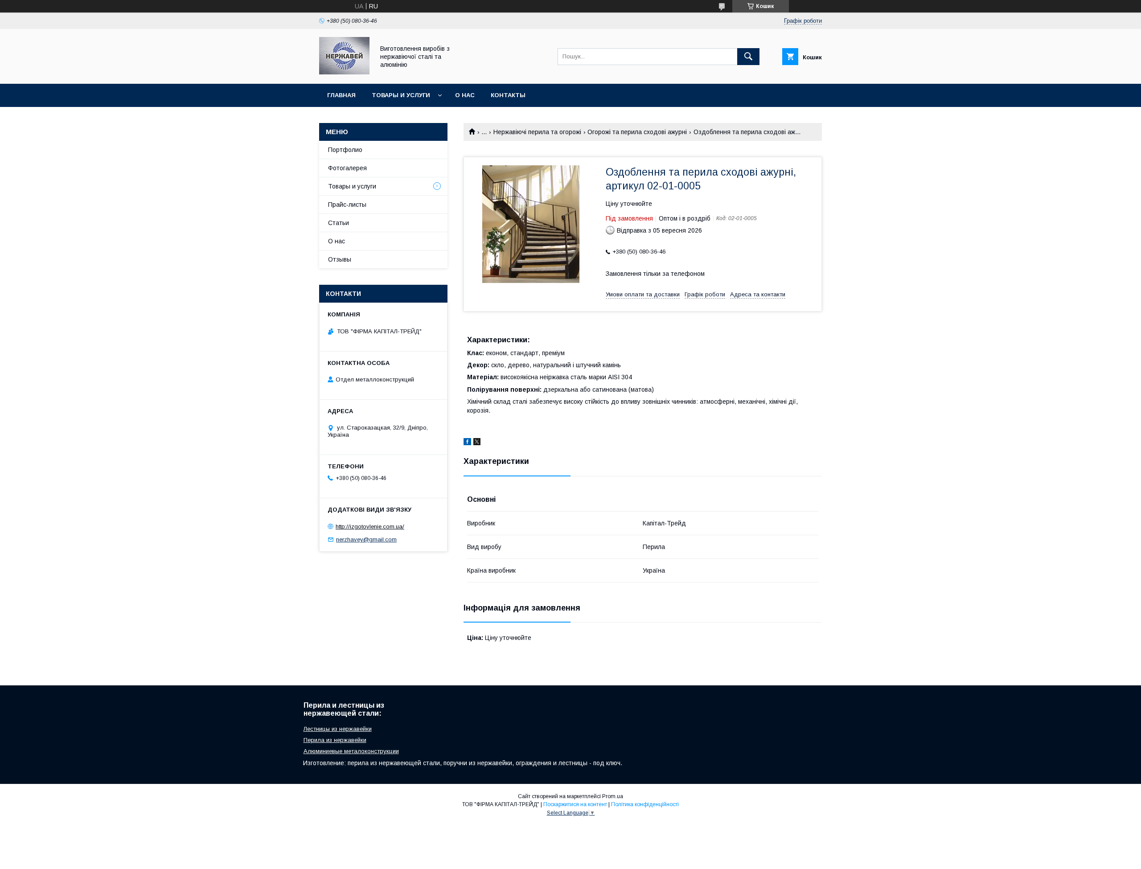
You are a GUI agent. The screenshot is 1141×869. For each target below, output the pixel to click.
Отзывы (339, 259)
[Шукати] (748, 56)
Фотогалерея (347, 168)
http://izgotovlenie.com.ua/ (370, 526)
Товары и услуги (401, 95)
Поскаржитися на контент (575, 804)
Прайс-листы (347, 204)
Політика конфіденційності (645, 804)
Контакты (508, 95)
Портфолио (345, 149)
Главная (341, 95)
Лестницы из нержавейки (338, 729)
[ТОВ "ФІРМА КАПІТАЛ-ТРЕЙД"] (344, 72)
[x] (476, 443)
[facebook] (467, 443)
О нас (465, 95)
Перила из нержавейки (335, 740)
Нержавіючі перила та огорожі (537, 131)
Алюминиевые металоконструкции (351, 751)
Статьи (338, 222)
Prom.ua (612, 796)
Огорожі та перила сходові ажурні (637, 131)
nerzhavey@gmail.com (366, 539)
